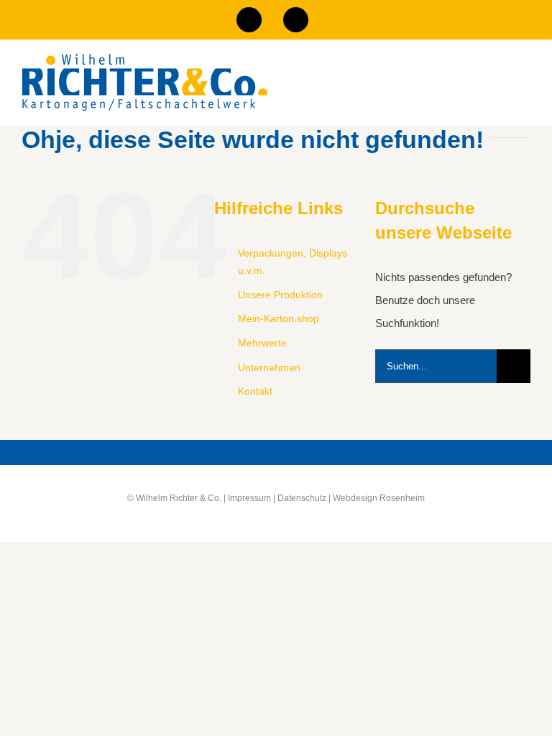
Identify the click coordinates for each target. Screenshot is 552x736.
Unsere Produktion (280, 294)
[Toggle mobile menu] (524, 90)
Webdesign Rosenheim (379, 498)
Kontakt (255, 391)
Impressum (249, 498)
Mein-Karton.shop (278, 318)
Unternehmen (269, 367)
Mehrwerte (262, 343)
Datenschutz (301, 498)
